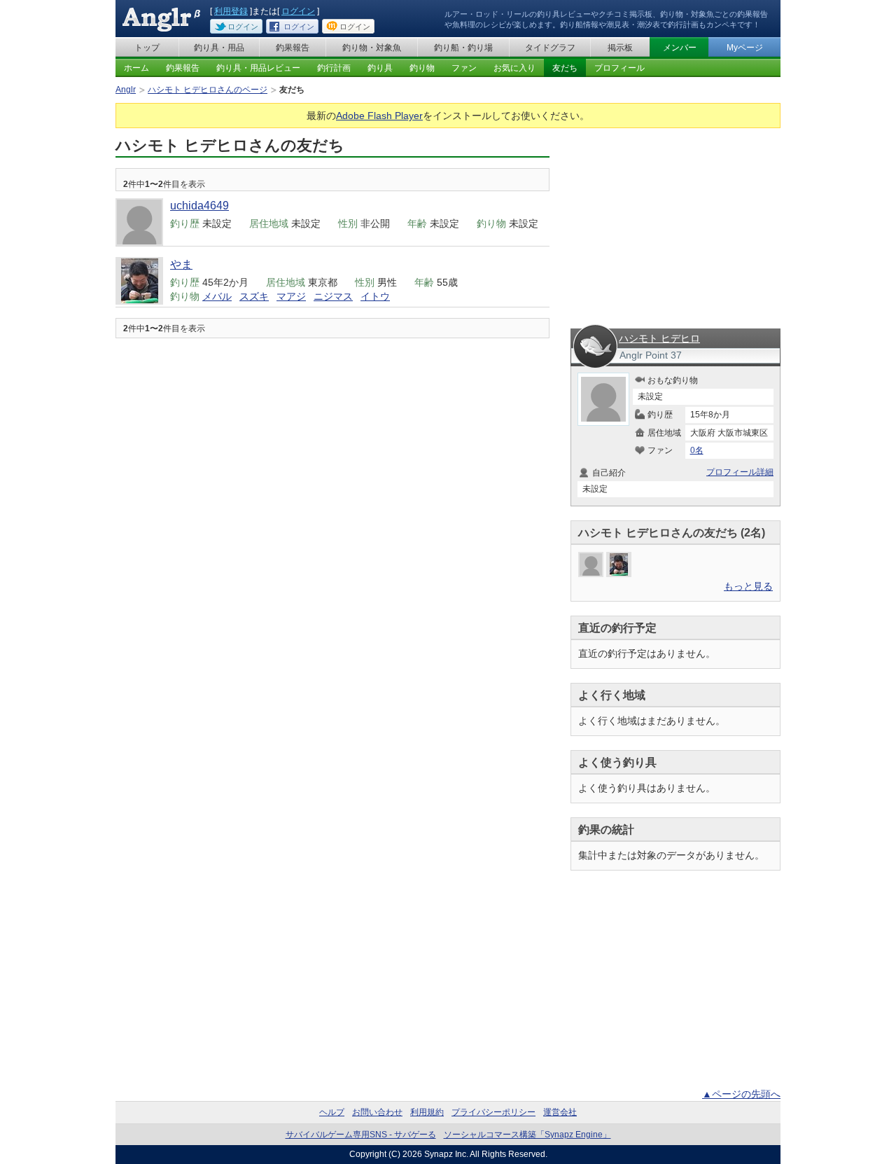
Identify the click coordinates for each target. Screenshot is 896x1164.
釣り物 (422, 68)
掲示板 (620, 48)
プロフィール (619, 68)
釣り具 (380, 68)
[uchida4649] (590, 564)
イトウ (375, 296)
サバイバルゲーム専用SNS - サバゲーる (361, 1134)
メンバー (679, 48)
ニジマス (333, 296)
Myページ (745, 48)
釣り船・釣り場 (463, 48)
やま (181, 264)
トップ (147, 48)
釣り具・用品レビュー (258, 68)
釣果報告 (292, 48)
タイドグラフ (550, 48)
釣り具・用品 (219, 48)
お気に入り (514, 68)
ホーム (136, 68)
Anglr (125, 90)
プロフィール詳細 (740, 472)
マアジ (291, 296)
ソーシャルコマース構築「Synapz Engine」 (527, 1134)
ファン (464, 68)
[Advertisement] (675, 222)
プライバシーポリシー (493, 1112)
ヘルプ (331, 1112)
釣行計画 (334, 68)
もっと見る (748, 586)
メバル (217, 296)
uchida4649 (199, 206)
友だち (565, 68)
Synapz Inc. (446, 1154)
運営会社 (560, 1112)
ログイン (298, 11)
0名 (697, 450)
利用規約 (427, 1112)
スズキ (254, 296)
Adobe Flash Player (379, 115)
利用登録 (231, 11)
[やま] (618, 564)
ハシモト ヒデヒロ (659, 338)
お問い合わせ (377, 1112)
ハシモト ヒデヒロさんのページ (207, 90)
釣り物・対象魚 (371, 48)
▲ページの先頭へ (741, 1094)
